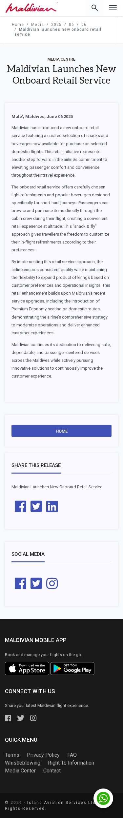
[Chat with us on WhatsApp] (103, 798)
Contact (52, 771)
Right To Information (71, 763)
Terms (12, 755)
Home (62, 431)
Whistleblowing (22, 763)
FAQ (72, 755)
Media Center (20, 771)
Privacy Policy (43, 755)
